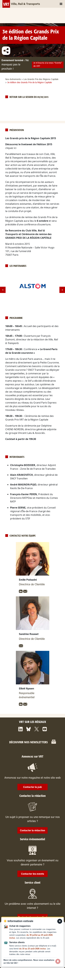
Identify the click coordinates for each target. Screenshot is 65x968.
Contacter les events (32, 874)
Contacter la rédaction (32, 830)
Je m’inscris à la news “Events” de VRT (47, 64)
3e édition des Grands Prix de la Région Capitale (30, 35)
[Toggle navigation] (61, 3)
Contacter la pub (32, 787)
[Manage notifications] (57, 961)
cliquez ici (10, 148)
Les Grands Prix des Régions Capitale (40, 79)
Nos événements (13, 79)
